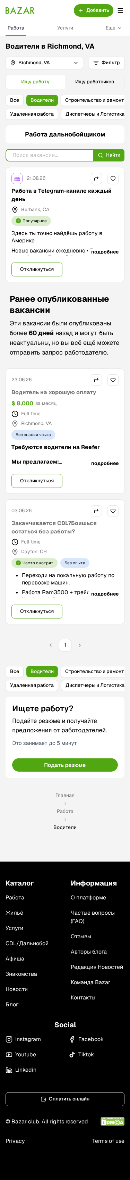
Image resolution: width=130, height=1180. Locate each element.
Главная (65, 795)
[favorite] (113, 178)
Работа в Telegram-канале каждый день (61, 195)
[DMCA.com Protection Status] (112, 1121)
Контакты (83, 997)
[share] (96, 178)
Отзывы (81, 936)
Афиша (15, 958)
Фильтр (111, 62)
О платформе (88, 897)
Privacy (15, 1141)
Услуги (65, 28)
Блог (12, 1004)
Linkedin (25, 1069)
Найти (113, 155)
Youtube (25, 1054)
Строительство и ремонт (94, 100)
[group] (65, 82)
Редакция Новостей (97, 967)
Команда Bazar (90, 982)
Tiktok (86, 1054)
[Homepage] (20, 10)
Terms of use (108, 1141)
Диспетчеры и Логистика (95, 114)
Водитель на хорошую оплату (53, 392)
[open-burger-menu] (120, 10)
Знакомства (21, 974)
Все (14, 100)
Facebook (91, 1039)
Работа (16, 28)
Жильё (14, 912)
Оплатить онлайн (69, 1099)
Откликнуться (37, 269)
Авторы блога (89, 951)
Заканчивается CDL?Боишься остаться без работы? (54, 527)
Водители (42, 100)
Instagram (28, 1039)
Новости (17, 989)
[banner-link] (65, 737)
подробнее (105, 252)
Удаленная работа (32, 114)
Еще (110, 28)
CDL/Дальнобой (27, 943)
